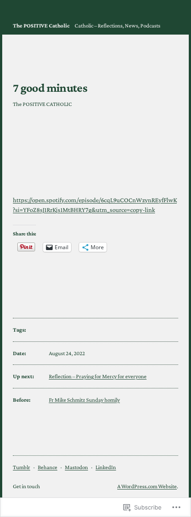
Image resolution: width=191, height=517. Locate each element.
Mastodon (76, 467)
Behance (47, 467)
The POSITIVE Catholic (41, 25)
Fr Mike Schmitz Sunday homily (84, 399)
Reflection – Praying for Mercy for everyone (98, 376)
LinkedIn (106, 467)
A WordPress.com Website (147, 486)
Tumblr (21, 467)
